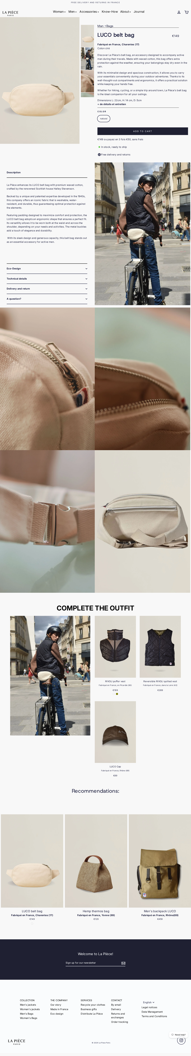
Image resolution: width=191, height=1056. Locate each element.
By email (116, 1004)
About (124, 11)
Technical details (17, 278)
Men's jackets (28, 1004)
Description (14, 172)
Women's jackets (30, 1009)
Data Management (152, 1011)
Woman (58, 11)
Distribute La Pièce (92, 1013)
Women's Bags (28, 1018)
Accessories (88, 11)
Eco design (56, 1013)
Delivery (116, 1009)
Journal (139, 11)
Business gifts (89, 1009)
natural (103, 118)
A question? (14, 298)
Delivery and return (18, 288)
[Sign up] (123, 963)
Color (101, 111)
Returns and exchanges (118, 1015)
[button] (187, 868)
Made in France (59, 1009)
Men (71, 11)
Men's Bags (26, 1013)
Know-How (110, 11)
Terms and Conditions (154, 1016)
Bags (109, 26)
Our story (55, 1004)
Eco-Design (14, 268)
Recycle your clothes (93, 1004)
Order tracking (119, 1021)
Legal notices (149, 1007)
